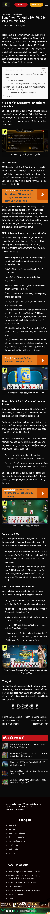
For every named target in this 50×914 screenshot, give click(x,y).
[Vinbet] (6, 4)
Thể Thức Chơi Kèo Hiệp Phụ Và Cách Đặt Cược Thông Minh (27, 745)
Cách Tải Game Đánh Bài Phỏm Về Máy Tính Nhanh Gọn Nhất (36, 720)
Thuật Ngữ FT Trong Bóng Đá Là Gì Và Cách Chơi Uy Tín (27, 763)
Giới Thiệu (12, 825)
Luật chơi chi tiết (16, 81)
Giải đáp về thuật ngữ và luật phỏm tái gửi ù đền (24, 76)
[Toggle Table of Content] (42, 70)
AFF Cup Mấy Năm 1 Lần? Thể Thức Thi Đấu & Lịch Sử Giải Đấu (28, 754)
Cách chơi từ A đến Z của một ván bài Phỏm (25, 87)
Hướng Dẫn (7, 14)
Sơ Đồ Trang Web (15, 894)
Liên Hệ (11, 829)
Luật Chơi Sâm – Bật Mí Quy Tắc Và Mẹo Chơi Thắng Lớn (29, 772)
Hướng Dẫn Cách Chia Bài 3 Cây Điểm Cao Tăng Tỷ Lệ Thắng (12, 720)
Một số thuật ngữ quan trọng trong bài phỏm (27, 84)
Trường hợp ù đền (17, 90)
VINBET (22, 55)
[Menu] (46, 4)
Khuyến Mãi (17, 14)
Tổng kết (9, 96)
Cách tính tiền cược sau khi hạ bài (23, 93)
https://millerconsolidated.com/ (28, 871)
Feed (10, 898)
